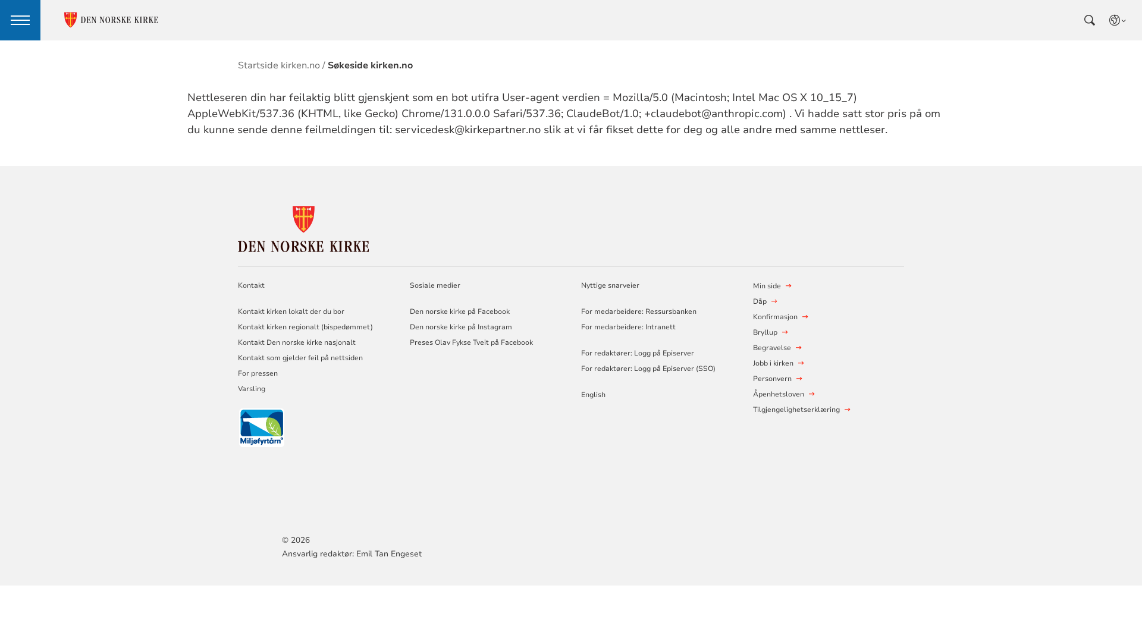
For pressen (258, 373)
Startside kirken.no (279, 65)
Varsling (251, 389)
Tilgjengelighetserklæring (796, 409)
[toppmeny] (20, 20)
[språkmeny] (1118, 20)
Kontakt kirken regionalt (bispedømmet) (305, 327)
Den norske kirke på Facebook (460, 311)
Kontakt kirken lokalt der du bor (292, 311)
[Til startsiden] (303, 227)
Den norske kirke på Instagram (461, 327)
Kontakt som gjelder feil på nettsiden (300, 358)
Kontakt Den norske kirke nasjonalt (297, 342)
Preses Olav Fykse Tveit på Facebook (471, 342)
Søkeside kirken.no (370, 65)
